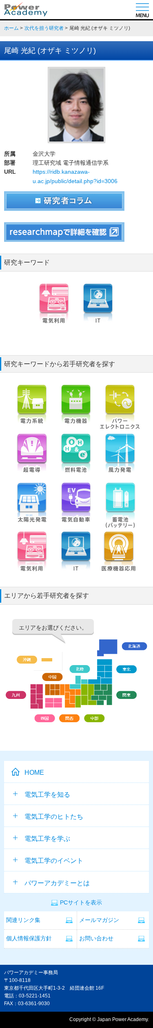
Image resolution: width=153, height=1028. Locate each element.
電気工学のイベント (53, 860)
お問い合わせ (96, 938)
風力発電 (120, 458)
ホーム (11, 28)
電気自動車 (76, 507)
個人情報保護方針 (29, 938)
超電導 (32, 458)
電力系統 (32, 409)
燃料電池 (76, 458)
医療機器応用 (120, 556)
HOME (34, 772)
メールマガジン (99, 920)
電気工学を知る (47, 794)
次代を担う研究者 (44, 28)
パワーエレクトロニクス (120, 409)
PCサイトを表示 (81, 903)
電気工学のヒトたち (53, 816)
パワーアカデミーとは (57, 883)
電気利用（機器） (54, 308)
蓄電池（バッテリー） (120, 507)
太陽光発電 (32, 507)
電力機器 (76, 409)
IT (98, 308)
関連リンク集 (23, 920)
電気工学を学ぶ (47, 838)
